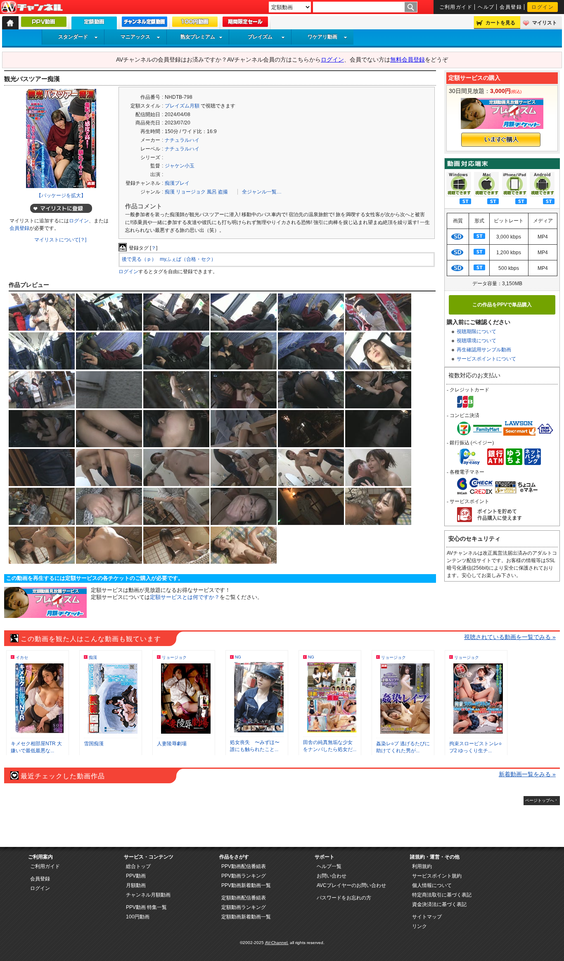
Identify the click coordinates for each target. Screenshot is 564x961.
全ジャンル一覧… (262, 192)
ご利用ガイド (456, 7)
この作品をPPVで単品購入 (502, 305)
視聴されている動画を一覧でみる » (510, 637)
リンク (419, 926)
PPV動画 (136, 876)
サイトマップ (427, 917)
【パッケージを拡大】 (61, 195)
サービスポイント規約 (437, 876)
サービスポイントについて (486, 359)
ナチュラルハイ (182, 140)
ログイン (542, 7)
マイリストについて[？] (60, 240)
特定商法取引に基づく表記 (442, 895)
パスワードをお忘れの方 (344, 898)
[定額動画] (94, 25)
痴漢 (170, 192)
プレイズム (260, 37)
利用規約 (422, 866)
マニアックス (135, 37)
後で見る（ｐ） (139, 259)
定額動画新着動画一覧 (246, 917)
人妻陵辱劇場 (172, 743)
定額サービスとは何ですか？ (185, 597)
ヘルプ (486, 7)
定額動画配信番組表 (243, 898)
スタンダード (73, 37)
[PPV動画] (44, 23)
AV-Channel (32, 7)
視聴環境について (476, 340)
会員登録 (511, 7)
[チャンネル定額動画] (144, 23)
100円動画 (137, 917)
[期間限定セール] (245, 23)
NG (238, 657)
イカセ (22, 657)
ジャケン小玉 (179, 166)
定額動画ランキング (243, 907)
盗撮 (223, 192)
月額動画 (136, 885)
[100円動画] (195, 23)
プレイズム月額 (182, 106)
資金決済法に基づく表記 (439, 904)
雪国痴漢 (94, 743)
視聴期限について (476, 331)
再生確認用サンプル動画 (484, 350)
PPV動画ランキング (243, 876)
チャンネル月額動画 (148, 895)
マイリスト (544, 23)
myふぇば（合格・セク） (188, 259)
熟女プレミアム (197, 37)
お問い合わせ (331, 876)
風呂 (212, 192)
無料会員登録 (407, 59)
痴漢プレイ (177, 183)
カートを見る (500, 23)
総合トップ (138, 866)
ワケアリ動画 (322, 37)
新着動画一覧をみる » (527, 774)
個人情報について (432, 885)
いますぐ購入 (500, 140)
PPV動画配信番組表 (243, 866)
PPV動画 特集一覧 (146, 907)
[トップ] (10, 22)
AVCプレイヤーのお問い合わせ (351, 885)
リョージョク (191, 192)
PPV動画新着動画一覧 (246, 885)
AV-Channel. (277, 942)
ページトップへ (539, 800)
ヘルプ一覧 (329, 866)
